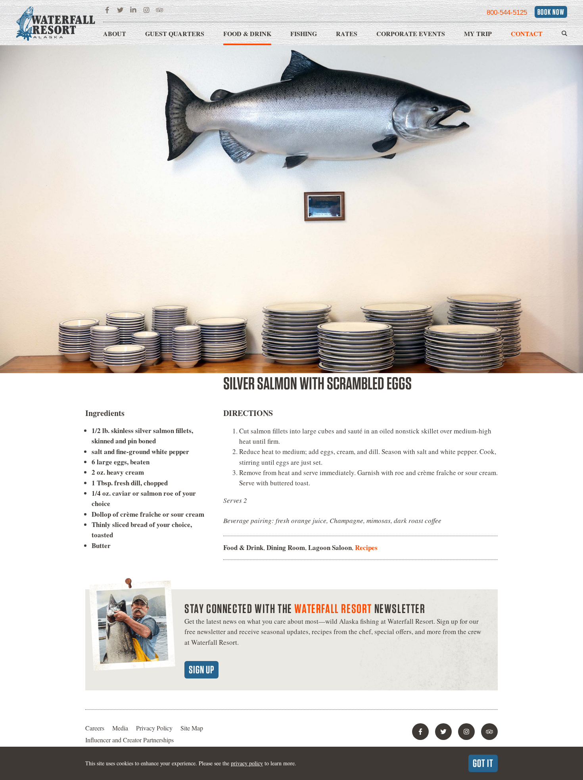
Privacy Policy (154, 728)
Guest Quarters (174, 33)
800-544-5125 (507, 12)
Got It (483, 763)
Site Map (191, 728)
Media (120, 728)
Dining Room (286, 547)
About (114, 33)
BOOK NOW (550, 12)
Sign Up (201, 669)
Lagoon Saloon (330, 547)
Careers (94, 728)
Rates (346, 33)
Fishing (303, 33)
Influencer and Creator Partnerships (129, 740)
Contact (527, 33)
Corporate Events (410, 33)
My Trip (478, 33)
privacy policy (247, 763)
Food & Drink (247, 33)
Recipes (366, 547)
